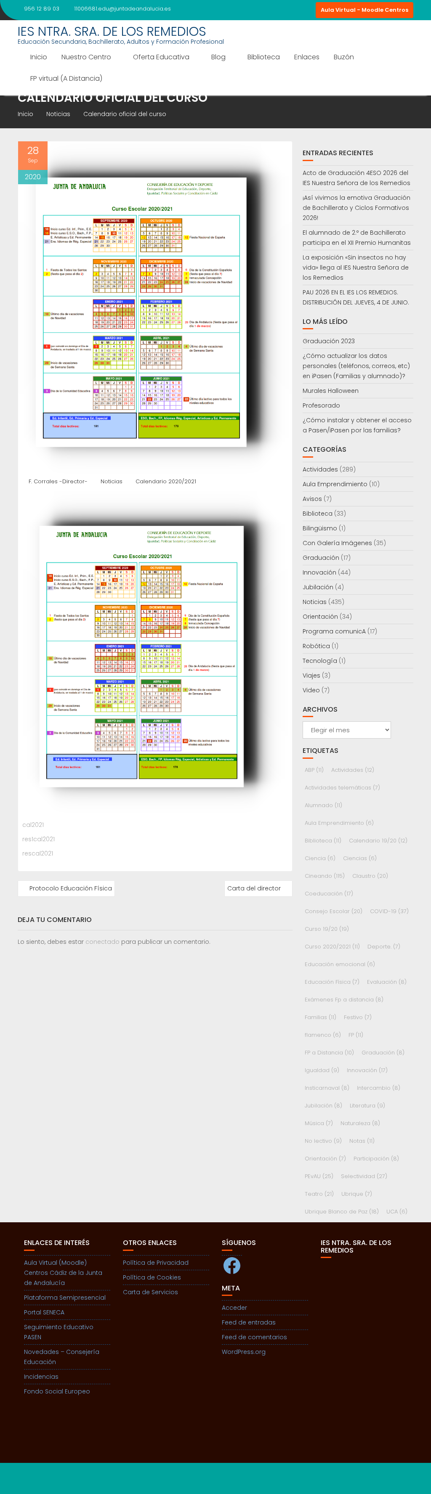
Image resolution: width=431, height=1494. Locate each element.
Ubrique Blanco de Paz (342, 1212)
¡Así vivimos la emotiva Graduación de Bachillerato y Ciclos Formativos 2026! (356, 207)
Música (319, 1123)
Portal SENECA (44, 1312)
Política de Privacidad (156, 1262)
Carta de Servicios (150, 1292)
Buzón (344, 57)
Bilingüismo (320, 528)
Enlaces (306, 57)
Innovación (319, 572)
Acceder (234, 1307)
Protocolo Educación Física (70, 888)
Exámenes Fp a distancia (344, 1000)
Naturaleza (360, 1123)
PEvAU (319, 1176)
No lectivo (323, 1141)
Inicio (38, 57)
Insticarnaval (327, 1088)
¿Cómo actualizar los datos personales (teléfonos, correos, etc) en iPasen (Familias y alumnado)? (356, 366)
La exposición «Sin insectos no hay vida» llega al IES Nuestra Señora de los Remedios (356, 267)
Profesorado (321, 405)
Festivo (358, 1017)
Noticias (111, 481)
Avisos (312, 499)
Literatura (367, 1106)
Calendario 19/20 (378, 841)
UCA (396, 1212)
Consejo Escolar (333, 911)
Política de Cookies (152, 1277)
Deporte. (383, 947)
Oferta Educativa (161, 57)
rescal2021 (37, 853)
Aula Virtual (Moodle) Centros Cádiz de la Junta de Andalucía (63, 1272)
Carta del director (254, 888)
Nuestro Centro (86, 57)
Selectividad (364, 1176)
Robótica (316, 646)
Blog (218, 57)
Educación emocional (340, 964)
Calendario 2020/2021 (166, 481)
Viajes (311, 675)
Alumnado (323, 805)
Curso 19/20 (327, 929)
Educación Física (332, 982)
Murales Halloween (331, 391)
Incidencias (41, 1376)
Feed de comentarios (254, 1337)
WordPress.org (244, 1352)
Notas (362, 1141)
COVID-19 (389, 911)
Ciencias (360, 858)
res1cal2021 (38, 839)
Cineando (325, 876)
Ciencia (320, 858)
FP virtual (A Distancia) (66, 78)
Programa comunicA (334, 631)
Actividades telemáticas (342, 788)
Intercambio (378, 1088)
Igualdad (322, 1070)
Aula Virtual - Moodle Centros (364, 10)
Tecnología (320, 661)
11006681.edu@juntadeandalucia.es (122, 9)
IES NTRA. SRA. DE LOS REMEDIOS (112, 31)
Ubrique (356, 1194)
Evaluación (387, 982)
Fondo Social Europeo (57, 1391)
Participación (376, 1159)
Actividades (320, 469)
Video (311, 690)
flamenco (323, 1035)
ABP (314, 770)
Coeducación (329, 894)
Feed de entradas (249, 1322)
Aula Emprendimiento (335, 484)
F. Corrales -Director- (58, 481)
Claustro (370, 876)
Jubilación (318, 587)
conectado (102, 942)
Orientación (320, 616)
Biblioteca (263, 57)
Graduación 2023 (329, 341)
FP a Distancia (329, 1053)
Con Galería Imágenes (337, 543)
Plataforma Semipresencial (65, 1297)
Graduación (321, 558)
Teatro (319, 1194)
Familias (320, 1017)
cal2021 (33, 825)
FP (356, 1035)
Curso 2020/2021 (332, 947)
